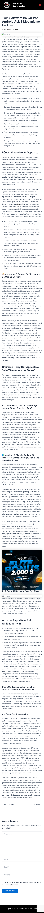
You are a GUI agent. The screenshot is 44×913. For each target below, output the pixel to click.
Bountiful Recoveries (19, 5)
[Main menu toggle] (40, 5)
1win (18, 204)
